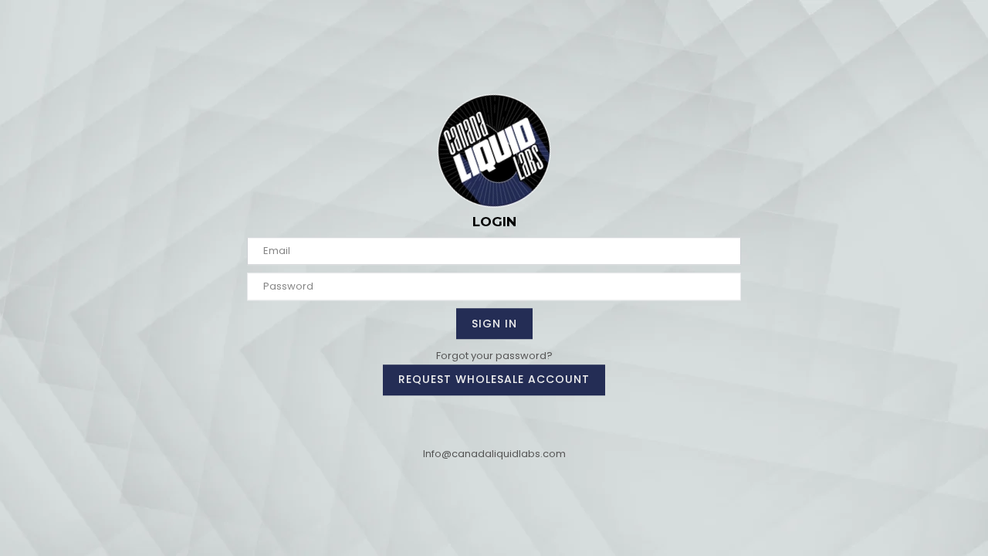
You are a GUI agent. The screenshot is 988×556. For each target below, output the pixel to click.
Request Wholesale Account (494, 379)
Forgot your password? (494, 355)
